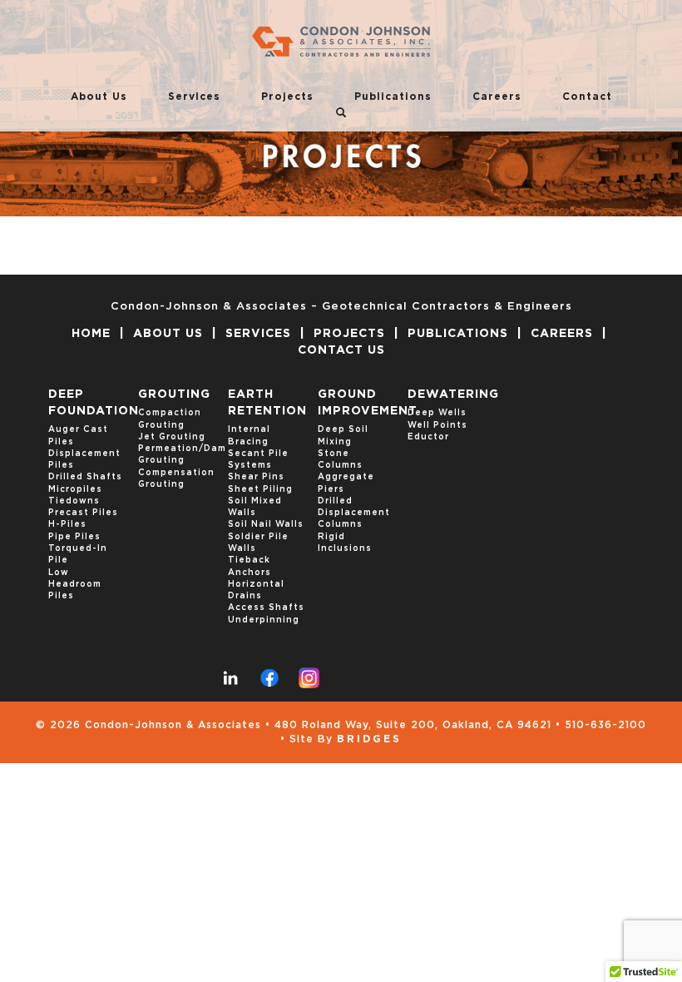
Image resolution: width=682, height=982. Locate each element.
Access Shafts (266, 607)
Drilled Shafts (85, 477)
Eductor (428, 437)
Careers (496, 97)
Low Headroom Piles (74, 584)
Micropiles (75, 489)
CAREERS (562, 334)
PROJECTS (349, 334)
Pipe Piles (74, 537)
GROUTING (174, 394)
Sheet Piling (260, 489)
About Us (99, 97)
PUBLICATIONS (458, 334)
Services (194, 97)
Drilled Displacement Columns (354, 513)
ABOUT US (168, 334)
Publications (393, 97)
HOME (91, 334)
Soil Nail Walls (266, 524)
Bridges (369, 739)
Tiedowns (74, 501)
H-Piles (67, 524)
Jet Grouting (171, 437)
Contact (587, 97)
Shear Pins (256, 477)
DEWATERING (453, 394)
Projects (287, 97)
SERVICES (258, 334)
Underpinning (263, 620)
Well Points (437, 425)
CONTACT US (341, 350)
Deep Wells (437, 413)
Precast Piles (83, 512)
